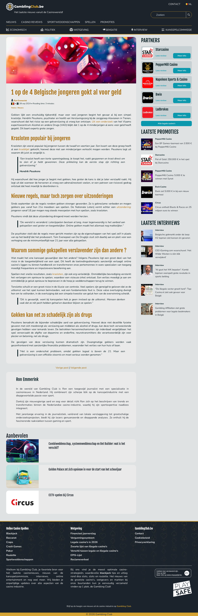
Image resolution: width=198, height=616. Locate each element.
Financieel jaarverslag (83, 533)
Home (13, 108)
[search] (189, 15)
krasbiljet (24, 149)
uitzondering (124, 207)
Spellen (90, 22)
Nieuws (11, 22)
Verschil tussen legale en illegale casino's (94, 551)
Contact (174, 4)
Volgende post (78, 367)
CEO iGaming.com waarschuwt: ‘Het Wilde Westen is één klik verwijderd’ (173, 254)
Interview (159, 230)
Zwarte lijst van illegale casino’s (89, 546)
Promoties (107, 22)
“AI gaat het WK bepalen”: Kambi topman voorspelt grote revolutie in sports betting (172, 273)
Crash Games (14, 546)
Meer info (182, 55)
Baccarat (11, 538)
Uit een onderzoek (102, 121)
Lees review (161, 55)
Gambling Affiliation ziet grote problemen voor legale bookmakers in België (172, 311)
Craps (9, 542)
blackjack (105, 573)
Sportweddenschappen (63, 22)
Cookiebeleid (142, 538)
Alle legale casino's (166, 123)
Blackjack (11, 533)
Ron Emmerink (20, 100)
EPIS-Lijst (76, 555)
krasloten (57, 274)
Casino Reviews (31, 22)
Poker (9, 551)
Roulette (11, 555)
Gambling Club (124, 606)
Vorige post (62, 367)
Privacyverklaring (145, 542)
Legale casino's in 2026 (84, 542)
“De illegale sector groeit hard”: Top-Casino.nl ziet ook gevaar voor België (173, 292)
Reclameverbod (80, 559)
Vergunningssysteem (83, 538)
